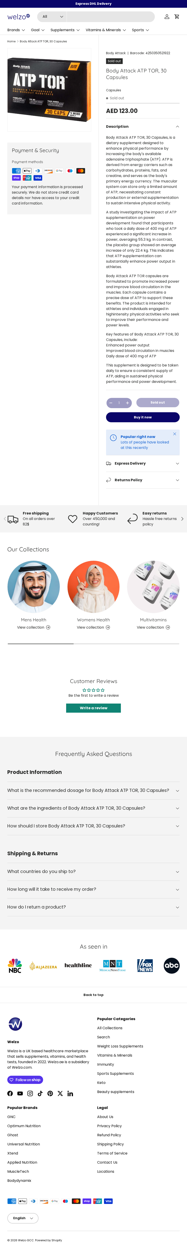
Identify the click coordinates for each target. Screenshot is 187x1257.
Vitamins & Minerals (114, 1055)
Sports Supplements (115, 1073)
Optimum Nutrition (24, 1126)
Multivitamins (153, 619)
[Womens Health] (94, 587)
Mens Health (33, 619)
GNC (11, 1116)
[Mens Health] (34, 587)
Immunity (105, 1064)
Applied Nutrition (22, 1162)
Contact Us (107, 1162)
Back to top (93, 995)
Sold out (158, 402)
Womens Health (93, 619)
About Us (105, 1116)
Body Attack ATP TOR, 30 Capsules (43, 41)
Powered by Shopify (48, 1240)
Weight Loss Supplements (120, 1046)
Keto (101, 1082)
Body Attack (116, 53)
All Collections (109, 1028)
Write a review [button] (93, 708)
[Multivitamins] (153, 587)
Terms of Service (112, 1153)
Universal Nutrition (23, 1144)
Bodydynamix (19, 1180)
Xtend (12, 1153)
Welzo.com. (22, 1067)
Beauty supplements (115, 1091)
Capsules (113, 90)
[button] (177, 17)
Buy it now (143, 417)
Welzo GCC (26, 1240)
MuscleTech (18, 1171)
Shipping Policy (110, 1144)
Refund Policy (109, 1135)
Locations (105, 1171)
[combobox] (96, 16)
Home (11, 41)
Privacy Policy (109, 1126)
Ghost (12, 1135)
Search (103, 1037)
